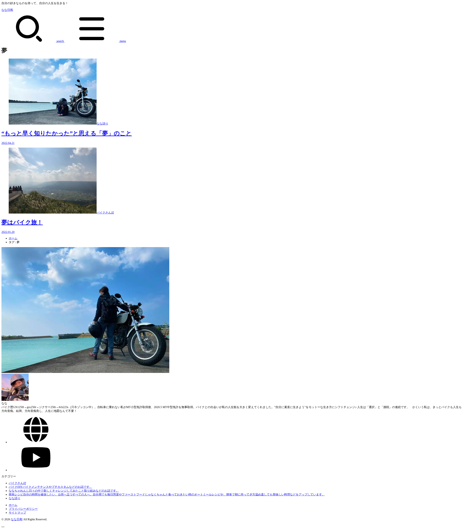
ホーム (13, 238)
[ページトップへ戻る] (2, 526)
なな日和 (7, 9)
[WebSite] (36, 442)
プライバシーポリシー (23, 508)
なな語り (14, 498)
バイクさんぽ (17, 483)
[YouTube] (36, 470)
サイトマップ (17, 512)
